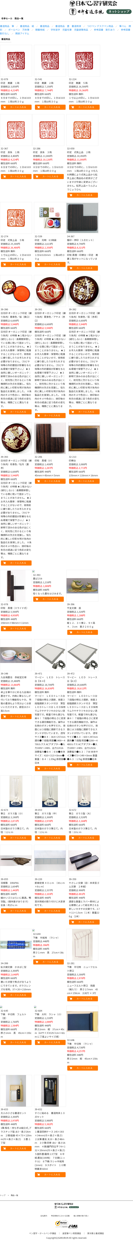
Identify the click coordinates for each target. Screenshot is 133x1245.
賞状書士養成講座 (95, 1233)
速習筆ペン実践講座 (71, 1233)
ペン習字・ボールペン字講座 (42, 1233)
